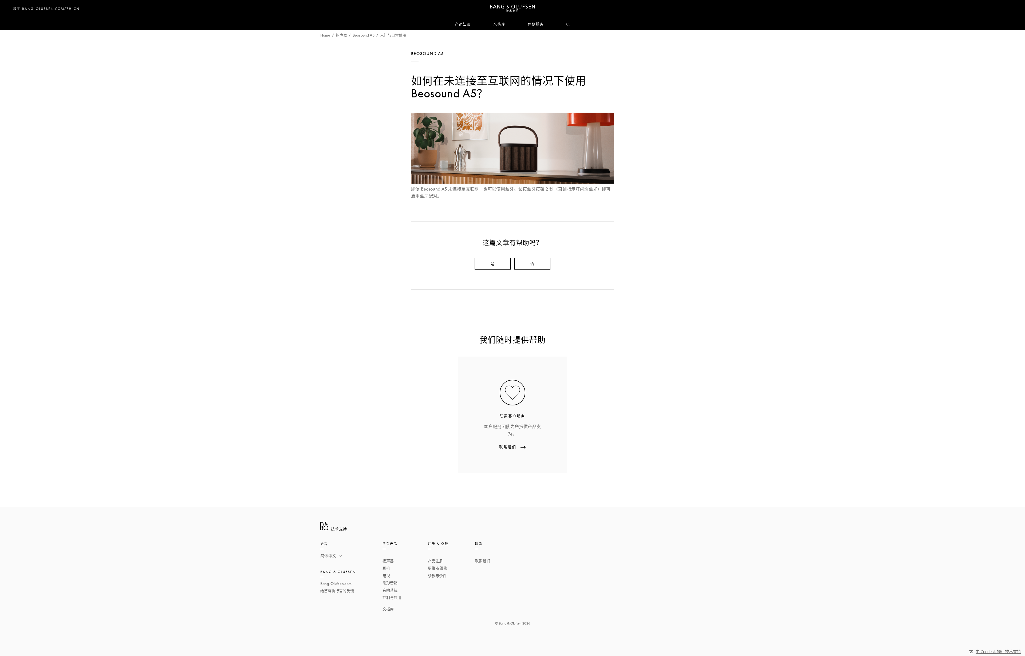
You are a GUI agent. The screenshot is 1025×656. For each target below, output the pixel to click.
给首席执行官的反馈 (337, 590)
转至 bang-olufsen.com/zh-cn (46, 9)
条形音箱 (390, 582)
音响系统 (390, 590)
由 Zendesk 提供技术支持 (998, 651)
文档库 (500, 24)
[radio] (493, 264)
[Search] (568, 25)
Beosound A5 (363, 35)
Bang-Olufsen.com (336, 583)
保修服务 (536, 24)
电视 (386, 575)
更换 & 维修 (437, 568)
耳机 (386, 568)
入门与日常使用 (393, 35)
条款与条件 (437, 575)
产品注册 (463, 24)
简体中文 (328, 555)
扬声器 (341, 35)
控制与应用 (392, 597)
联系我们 (482, 561)
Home (325, 35)
